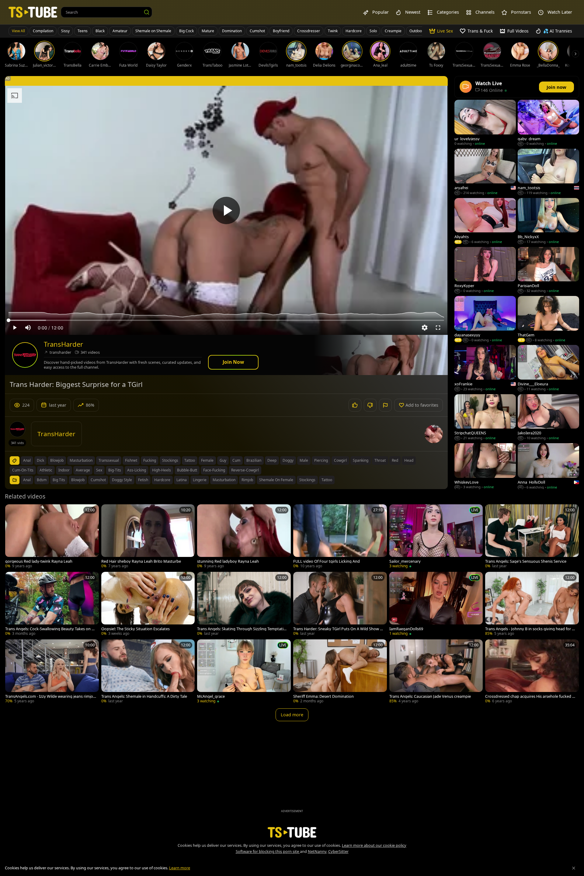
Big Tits (59, 479)
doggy (288, 460)
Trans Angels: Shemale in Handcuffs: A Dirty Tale (144, 696)
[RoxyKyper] (485, 270)
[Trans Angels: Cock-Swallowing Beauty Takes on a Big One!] (52, 604)
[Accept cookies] (573, 868)
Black (100, 30)
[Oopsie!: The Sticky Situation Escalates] (148, 604)
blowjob (57, 460)
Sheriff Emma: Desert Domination (323, 696)
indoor (64, 470)
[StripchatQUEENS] (485, 417)
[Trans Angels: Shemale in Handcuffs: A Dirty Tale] (148, 671)
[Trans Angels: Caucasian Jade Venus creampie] (436, 671)
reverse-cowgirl (245, 470)
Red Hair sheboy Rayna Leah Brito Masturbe (141, 561)
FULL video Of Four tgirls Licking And (326, 561)
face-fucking (214, 470)
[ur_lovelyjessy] (485, 123)
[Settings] (425, 328)
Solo (373, 30)
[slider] (226, 320)
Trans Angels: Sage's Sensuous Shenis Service (525, 561)
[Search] (146, 12)
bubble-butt (187, 470)
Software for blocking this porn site (268, 851)
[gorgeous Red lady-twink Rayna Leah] (52, 536)
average (83, 470)
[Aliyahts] (485, 221)
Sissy (65, 30)
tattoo (189, 460)
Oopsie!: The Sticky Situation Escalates (135, 629)
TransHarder (63, 344)
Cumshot (257, 30)
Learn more (179, 868)
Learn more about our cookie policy (374, 845)
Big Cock (186, 30)
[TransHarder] (25, 355)
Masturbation (224, 479)
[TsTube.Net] (33, 12)
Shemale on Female (276, 479)
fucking (149, 460)
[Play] (226, 210)
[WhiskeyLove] (485, 466)
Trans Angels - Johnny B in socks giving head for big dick (530, 629)
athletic (46, 470)
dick (40, 460)
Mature (208, 30)
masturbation (81, 460)
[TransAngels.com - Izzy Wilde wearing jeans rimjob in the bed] (52, 671)
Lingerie (200, 479)
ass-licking (136, 470)
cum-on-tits (22, 470)
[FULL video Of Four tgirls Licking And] (340, 536)
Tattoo (327, 479)
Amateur (120, 30)
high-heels (161, 470)
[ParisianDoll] (548, 270)
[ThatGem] (548, 319)
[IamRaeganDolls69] (436, 604)
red (395, 460)
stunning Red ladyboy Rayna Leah (228, 561)
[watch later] (12, 511)
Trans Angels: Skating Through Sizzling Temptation (241, 629)
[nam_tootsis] (548, 172)
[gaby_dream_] (548, 123)
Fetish (143, 479)
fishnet (131, 460)
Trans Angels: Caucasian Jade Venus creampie (430, 696)
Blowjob (78, 479)
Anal (27, 479)
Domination (232, 30)
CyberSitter (338, 851)
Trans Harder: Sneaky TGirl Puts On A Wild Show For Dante (337, 629)
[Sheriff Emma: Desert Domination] (340, 671)
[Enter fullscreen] (438, 328)
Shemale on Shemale (153, 30)
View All (18, 30)
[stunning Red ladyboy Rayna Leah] (244, 536)
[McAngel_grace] (244, 671)
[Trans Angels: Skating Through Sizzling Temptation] (244, 604)
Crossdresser (308, 30)
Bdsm (42, 479)
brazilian (253, 460)
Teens (83, 30)
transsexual (109, 460)
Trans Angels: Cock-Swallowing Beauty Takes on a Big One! (49, 629)
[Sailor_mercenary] (436, 536)
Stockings (307, 479)
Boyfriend (281, 30)
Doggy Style (122, 479)
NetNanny (317, 851)
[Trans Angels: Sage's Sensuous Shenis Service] (532, 536)
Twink (333, 30)
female (207, 460)
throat (380, 460)
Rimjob (247, 479)
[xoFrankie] (485, 368)
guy (223, 460)
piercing (321, 460)
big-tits (114, 470)
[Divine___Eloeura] (548, 368)
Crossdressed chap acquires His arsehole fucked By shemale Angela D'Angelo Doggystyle (530, 696)
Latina (181, 479)
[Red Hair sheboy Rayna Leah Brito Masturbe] (148, 536)
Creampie (393, 30)
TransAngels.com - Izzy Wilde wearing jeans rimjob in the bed (50, 696)
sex (99, 470)
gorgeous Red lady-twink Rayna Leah (38, 561)
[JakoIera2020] (548, 417)
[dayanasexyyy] (485, 319)
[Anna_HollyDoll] (548, 466)
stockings (170, 460)
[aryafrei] (485, 172)
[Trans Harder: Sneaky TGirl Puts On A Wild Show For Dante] (340, 604)
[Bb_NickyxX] (548, 221)
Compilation (43, 30)
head (408, 460)
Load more (292, 715)
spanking (360, 460)
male (304, 460)
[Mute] (28, 328)
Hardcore (354, 30)
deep (271, 460)
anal (27, 460)
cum (236, 460)
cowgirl (340, 460)
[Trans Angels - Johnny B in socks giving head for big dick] (532, 604)
